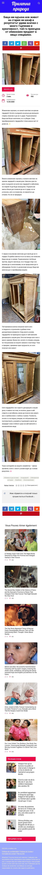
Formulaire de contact (9, 854)
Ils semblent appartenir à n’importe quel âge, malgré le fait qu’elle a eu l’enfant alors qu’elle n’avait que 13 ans (27, 797)
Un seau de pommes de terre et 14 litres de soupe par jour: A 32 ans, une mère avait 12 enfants (26, 811)
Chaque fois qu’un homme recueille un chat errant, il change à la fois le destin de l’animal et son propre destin (26, 769)
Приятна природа (21, 6)
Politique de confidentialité (10, 851)
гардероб (25, 478)
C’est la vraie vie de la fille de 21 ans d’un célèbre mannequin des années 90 (26, 783)
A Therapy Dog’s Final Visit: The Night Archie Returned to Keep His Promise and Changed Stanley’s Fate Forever (20, 555)
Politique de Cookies (26, 851)
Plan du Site (21, 854)
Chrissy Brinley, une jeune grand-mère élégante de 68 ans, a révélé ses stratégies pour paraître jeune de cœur (26, 826)
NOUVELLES (8, 89)
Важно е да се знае (11, 478)
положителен (29, 480)
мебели (18, 480)
